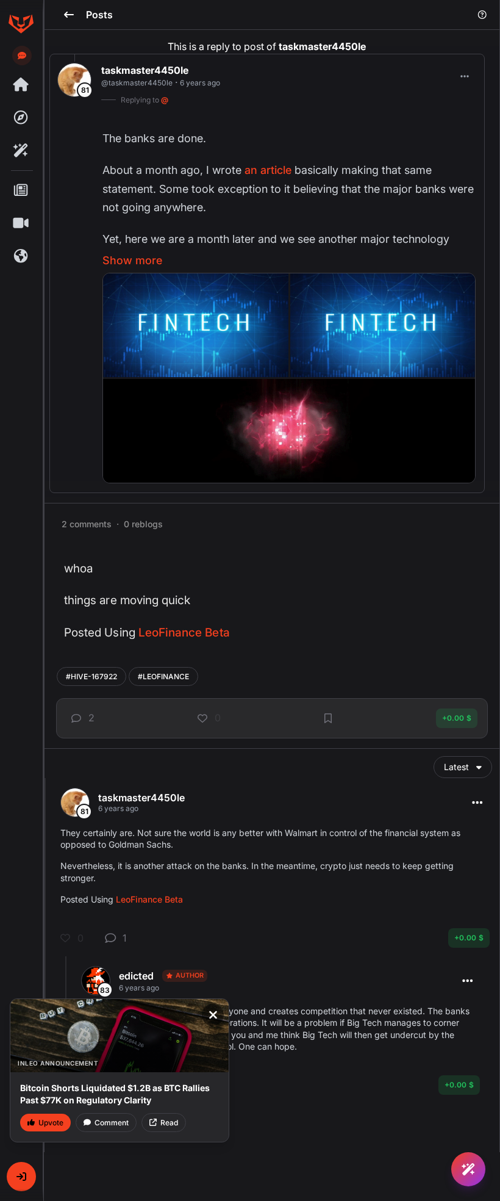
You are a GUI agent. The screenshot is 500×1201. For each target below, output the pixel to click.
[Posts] (20, 190)
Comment (112, 1122)
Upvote (50, 1122)
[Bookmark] (328, 718)
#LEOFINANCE (163, 676)
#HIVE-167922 (91, 676)
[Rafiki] (20, 150)
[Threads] (20, 84)
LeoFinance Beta (184, 633)
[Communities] (20, 256)
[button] (21, 1176)
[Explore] (20, 117)
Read (169, 1122)
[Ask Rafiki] (468, 1169)
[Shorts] (20, 223)
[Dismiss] (213, 1015)
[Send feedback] (22, 55)
